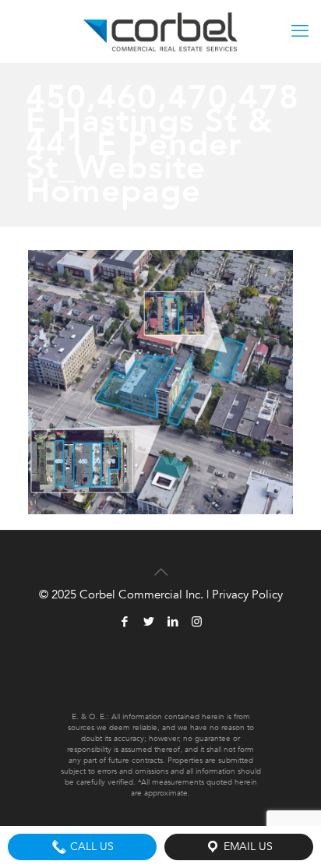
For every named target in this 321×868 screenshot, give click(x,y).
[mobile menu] (300, 31)
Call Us (90, 846)
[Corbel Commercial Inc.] (160, 31)
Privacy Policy (247, 594)
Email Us (246, 846)
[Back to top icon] (160, 562)
